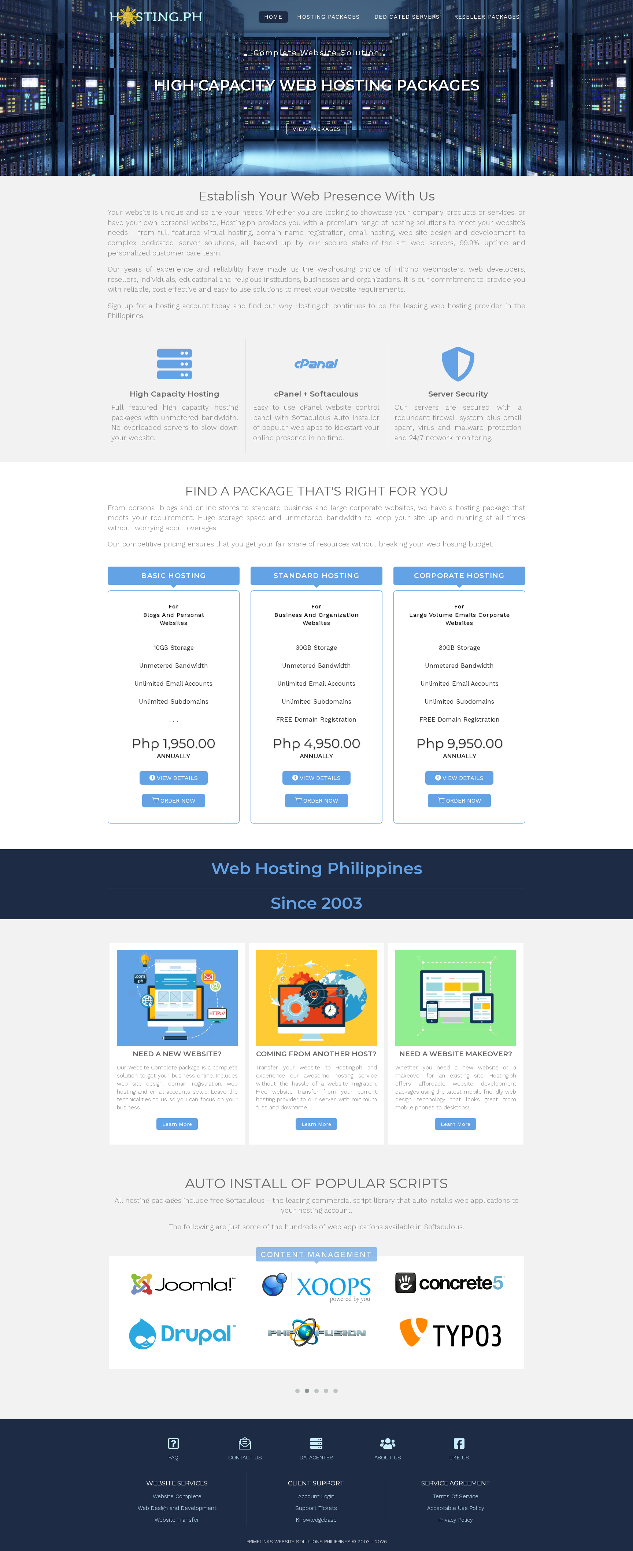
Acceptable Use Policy (455, 1508)
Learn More (177, 1124)
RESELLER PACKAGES (487, 17)
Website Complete (177, 1496)
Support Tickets (316, 1508)
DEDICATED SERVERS (407, 17)
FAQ (173, 1457)
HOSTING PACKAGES (328, 17)
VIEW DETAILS (176, 777)
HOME (273, 17)
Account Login (316, 1496)
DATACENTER (316, 1457)
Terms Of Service (455, 1496)
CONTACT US (245, 1457)
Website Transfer (177, 1520)
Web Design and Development (177, 1508)
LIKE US (459, 1457)
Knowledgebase (316, 1520)
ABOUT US (387, 1457)
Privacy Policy (455, 1520)
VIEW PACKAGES (317, 129)
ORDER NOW (177, 800)
